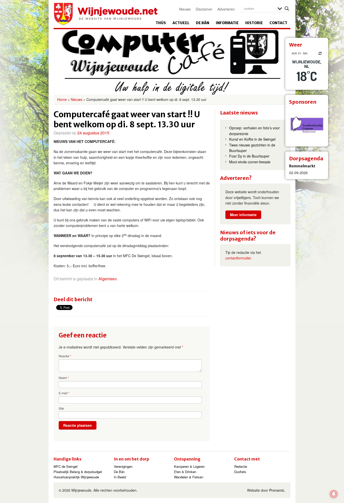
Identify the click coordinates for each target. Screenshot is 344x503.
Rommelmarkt (302, 166)
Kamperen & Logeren (189, 466)
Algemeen (107, 279)
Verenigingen (123, 466)
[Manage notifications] (334, 494)
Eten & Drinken (185, 471)
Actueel (181, 23)
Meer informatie (243, 214)
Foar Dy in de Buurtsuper (249, 156)
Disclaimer (204, 9)
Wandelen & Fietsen (188, 477)
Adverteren (226, 9)
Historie (254, 23)
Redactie (240, 466)
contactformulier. (238, 257)
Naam (64, 377)
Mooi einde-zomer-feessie (249, 161)
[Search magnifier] (286, 8)
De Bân (202, 23)
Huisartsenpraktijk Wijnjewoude (76, 477)
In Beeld (120, 477)
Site (61, 408)
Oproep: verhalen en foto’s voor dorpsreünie (254, 130)
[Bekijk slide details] (306, 125)
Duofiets (240, 471)
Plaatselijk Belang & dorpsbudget (78, 471)
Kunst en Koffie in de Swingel (252, 139)
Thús (161, 23)
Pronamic (276, 490)
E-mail (64, 393)
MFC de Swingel (66, 466)
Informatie (227, 23)
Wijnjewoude (105, 14)
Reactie (65, 356)
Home (62, 99)
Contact (278, 23)
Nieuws (185, 9)
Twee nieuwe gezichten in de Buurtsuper (252, 147)
